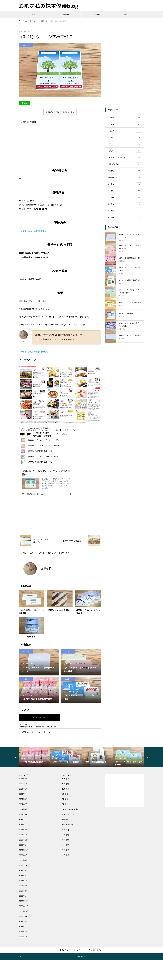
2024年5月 (23, 814)
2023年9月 (23, 855)
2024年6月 (23, 809)
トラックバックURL (24, 724)
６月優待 (65, 845)
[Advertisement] (60, 143)
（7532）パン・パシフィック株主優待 (42, 457)
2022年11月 (23, 906)
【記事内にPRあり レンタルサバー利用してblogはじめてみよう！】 (47, 553)
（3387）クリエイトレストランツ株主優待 (44, 445)
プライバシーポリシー (95, 950)
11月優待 (65, 784)
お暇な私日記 (128, 14)
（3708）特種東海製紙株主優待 (39, 451)
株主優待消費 (67, 825)
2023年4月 (23, 881)
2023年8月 (23, 860)
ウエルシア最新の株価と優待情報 (34, 352)
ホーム (34, 14)
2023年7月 (23, 865)
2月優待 (65, 794)
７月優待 (65, 850)
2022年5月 (23, 937)
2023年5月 (23, 876)
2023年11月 (23, 845)
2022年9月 (23, 916)
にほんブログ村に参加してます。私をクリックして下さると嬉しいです (47, 430)
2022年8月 (23, 921)
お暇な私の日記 (68, 814)
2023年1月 (23, 896)
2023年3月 (23, 886)
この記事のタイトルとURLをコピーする (60, 112)
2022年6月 (23, 932)
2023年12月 (23, 840)
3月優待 (65, 799)
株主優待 (66, 14)
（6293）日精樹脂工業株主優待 (39, 462)
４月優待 (65, 835)
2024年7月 (23, 804)
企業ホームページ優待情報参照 (33, 231)
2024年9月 (23, 794)
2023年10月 (23, 850)
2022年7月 (23, 927)
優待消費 (97, 14)
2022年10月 (23, 911)
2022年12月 (23, 901)
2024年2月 (23, 830)
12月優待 (65, 789)
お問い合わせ (64, 950)
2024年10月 (23, 789)
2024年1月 (23, 835)
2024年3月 (23, 825)
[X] (20, 957)
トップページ (78, 950)
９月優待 (65, 855)
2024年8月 (23, 799)
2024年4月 (23, 819)
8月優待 (65, 804)
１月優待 (65, 830)
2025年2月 (23, 779)
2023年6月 (23, 870)
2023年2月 (23, 891)
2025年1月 (23, 784)
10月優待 (65, 779)
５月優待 (65, 840)
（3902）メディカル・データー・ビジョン (44, 440)
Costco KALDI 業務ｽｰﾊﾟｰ (72, 809)
